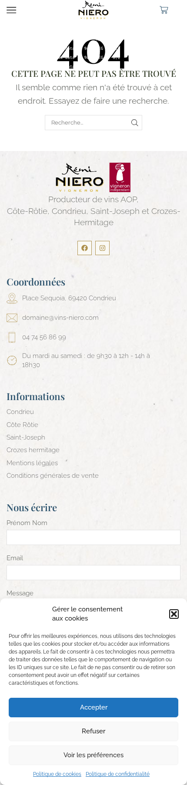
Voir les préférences (93, 755)
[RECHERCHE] (134, 122)
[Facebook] (84, 248)
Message (20, 593)
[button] (174, 614)
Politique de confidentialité (118, 774)
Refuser (93, 731)
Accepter (93, 707)
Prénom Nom (27, 523)
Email (15, 558)
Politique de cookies (57, 774)
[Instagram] (102, 248)
